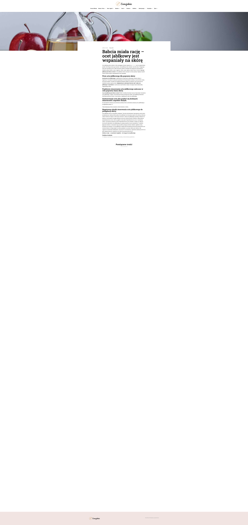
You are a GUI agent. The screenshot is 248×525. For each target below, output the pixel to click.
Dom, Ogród (109, 8)
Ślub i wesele (98, 435)
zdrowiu (133, 65)
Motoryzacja (141, 8)
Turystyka (149, 8)
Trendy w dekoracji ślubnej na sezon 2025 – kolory (107, 433)
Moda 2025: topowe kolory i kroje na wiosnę (105, 374)
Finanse (128, 8)
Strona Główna (93, 8)
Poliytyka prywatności (154, 517)
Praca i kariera (98, 256)
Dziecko (117, 8)
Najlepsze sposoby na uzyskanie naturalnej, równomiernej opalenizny (118, 137)
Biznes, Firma (101, 8)
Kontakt (146, 517)
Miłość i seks (98, 316)
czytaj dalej (93, 201)
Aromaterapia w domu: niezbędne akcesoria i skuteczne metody (112, 493)
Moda (96, 376)
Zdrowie (97, 196)
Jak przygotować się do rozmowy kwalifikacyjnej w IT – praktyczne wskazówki (117, 254)
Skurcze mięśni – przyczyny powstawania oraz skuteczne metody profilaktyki (117, 194)
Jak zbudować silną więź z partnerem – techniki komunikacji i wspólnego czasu (117, 314)
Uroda (97, 495)
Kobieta (134, 8)
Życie (155, 8)
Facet (122, 8)
